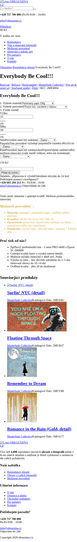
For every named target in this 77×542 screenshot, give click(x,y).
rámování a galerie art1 (20, 51)
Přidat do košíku (9, 172)
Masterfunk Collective (51, 84)
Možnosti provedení (18, 48)
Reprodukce (14, 42)
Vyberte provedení (12, 106)
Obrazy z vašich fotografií (22, 475)
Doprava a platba (17, 495)
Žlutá (35, 88)
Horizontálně (29, 84)
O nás (10, 58)
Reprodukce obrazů (24, 67)
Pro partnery (14, 54)
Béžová (15, 84)
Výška (3, 113)
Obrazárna (6, 67)
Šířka (3, 126)
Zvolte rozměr (9, 109)
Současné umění (20, 88)
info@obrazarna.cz (10, 20)
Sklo (2, 139)
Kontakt (11, 61)
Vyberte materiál (10, 103)
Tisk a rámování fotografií (21, 45)
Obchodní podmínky (19, 498)
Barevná (4, 84)
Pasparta (4, 143)
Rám (2, 149)
